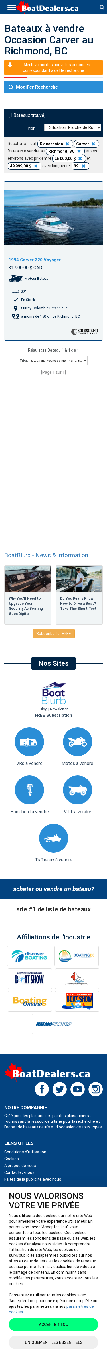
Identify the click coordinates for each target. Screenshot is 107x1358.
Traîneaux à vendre (53, 860)
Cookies (11, 1159)
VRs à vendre (29, 763)
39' (77, 166)
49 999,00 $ (21, 166)
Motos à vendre (77, 763)
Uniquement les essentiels (53, 1342)
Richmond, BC (62, 151)
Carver (83, 144)
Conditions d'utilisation (25, 1152)
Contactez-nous (19, 1172)
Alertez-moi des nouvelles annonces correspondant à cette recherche (56, 67)
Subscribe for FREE (53, 633)
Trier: (31, 128)
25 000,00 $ (65, 158)
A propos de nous (20, 1165)
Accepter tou (53, 1324)
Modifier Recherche (36, 87)
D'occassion (52, 144)
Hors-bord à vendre (29, 811)
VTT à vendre (77, 811)
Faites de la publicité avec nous (32, 1179)
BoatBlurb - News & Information (46, 555)
